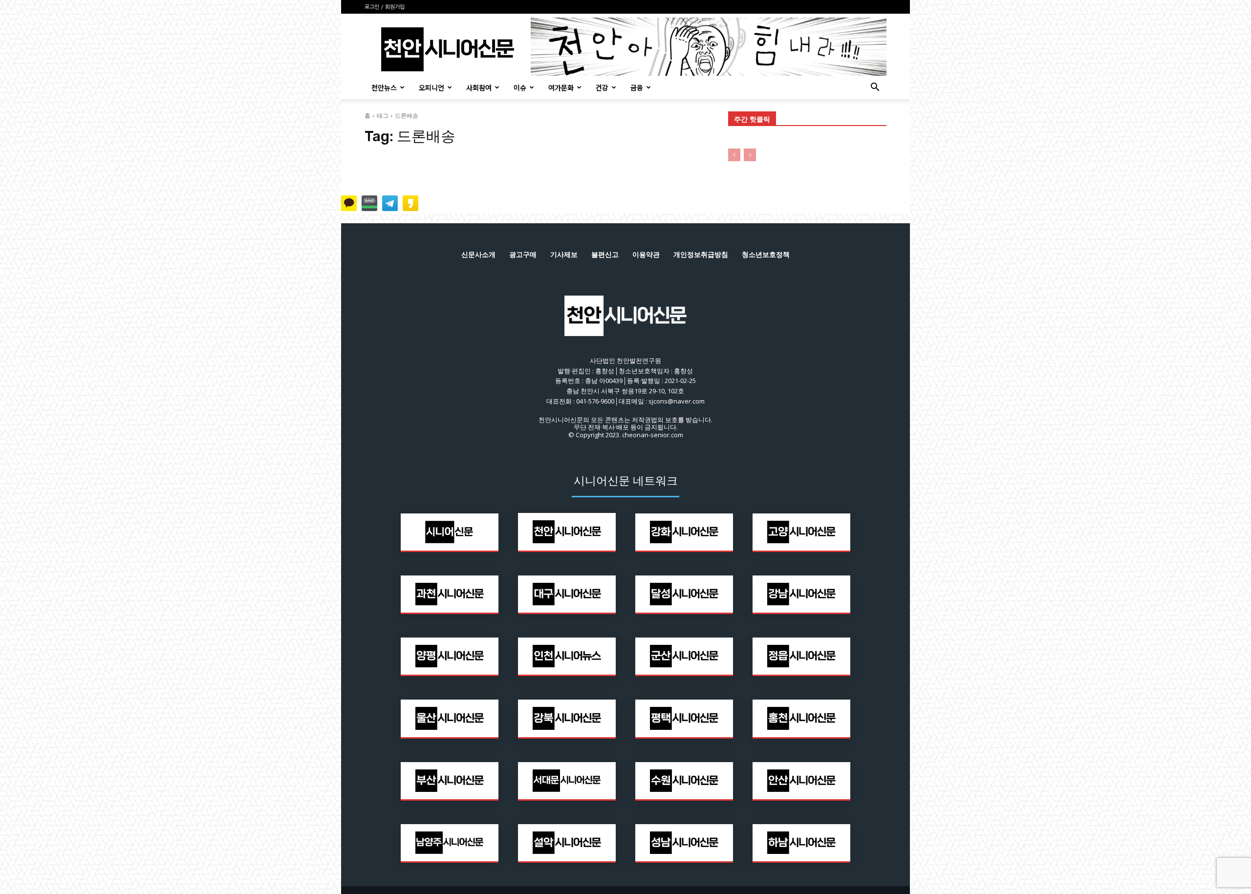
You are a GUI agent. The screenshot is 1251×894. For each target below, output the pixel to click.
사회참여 (479, 87)
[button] (874, 88)
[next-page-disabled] (750, 155)
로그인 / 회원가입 (385, 7)
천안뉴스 (384, 87)
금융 (636, 87)
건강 (602, 87)
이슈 (520, 87)
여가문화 (561, 87)
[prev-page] (734, 155)
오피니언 (431, 87)
